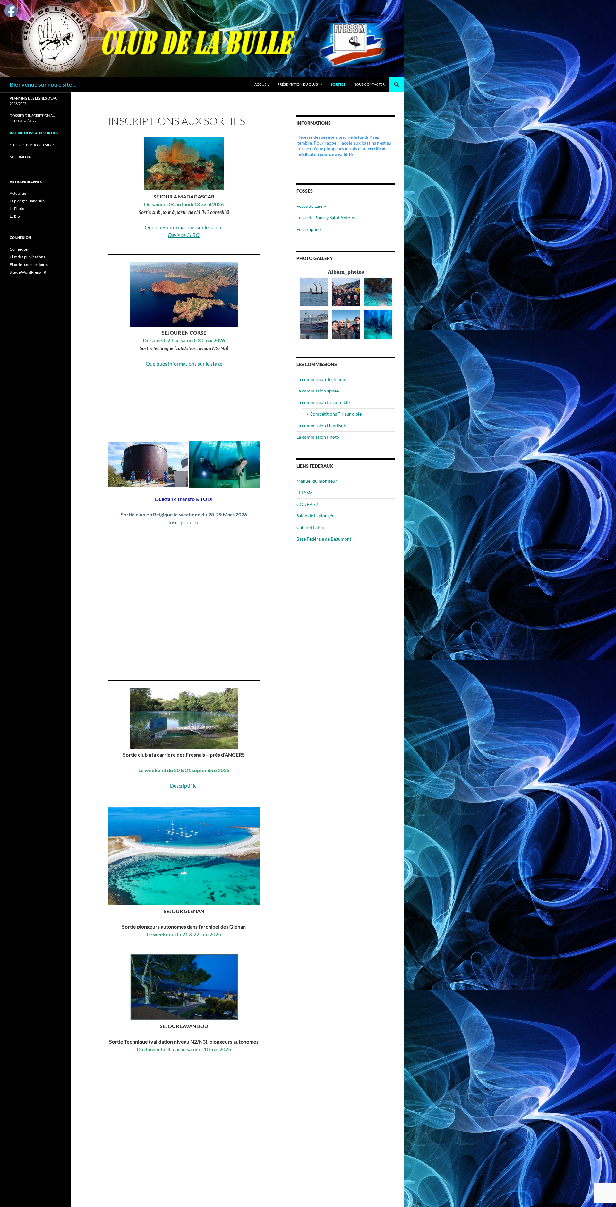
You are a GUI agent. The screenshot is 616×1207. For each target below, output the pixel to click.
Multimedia (20, 157)
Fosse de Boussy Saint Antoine (326, 217)
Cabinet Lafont (311, 527)
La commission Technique (321, 379)
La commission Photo (317, 437)
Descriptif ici (184, 785)
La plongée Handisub (27, 200)
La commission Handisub (321, 425)
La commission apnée (317, 390)
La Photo (17, 208)
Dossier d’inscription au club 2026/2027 (32, 118)
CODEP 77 (307, 504)
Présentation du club (298, 84)
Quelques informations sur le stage (184, 363)
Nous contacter (369, 84)
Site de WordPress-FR (28, 272)
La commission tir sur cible (323, 402)
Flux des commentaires (29, 264)
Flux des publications (27, 256)
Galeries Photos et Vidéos (33, 145)
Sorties (338, 84)
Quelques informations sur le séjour (184, 227)
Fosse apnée (308, 229)
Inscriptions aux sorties (34, 133)
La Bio (15, 216)
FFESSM (304, 492)
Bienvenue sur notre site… (43, 84)
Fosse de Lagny (311, 206)
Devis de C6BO (184, 235)
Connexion (19, 249)
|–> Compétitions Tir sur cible (332, 414)
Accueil (261, 84)
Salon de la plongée (315, 515)
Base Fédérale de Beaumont (323, 539)
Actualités (18, 193)
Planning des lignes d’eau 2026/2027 (33, 101)
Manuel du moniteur (316, 481)
